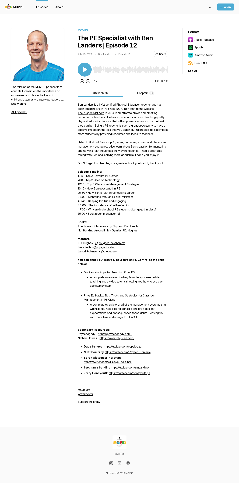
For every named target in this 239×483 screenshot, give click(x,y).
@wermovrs (85, 394)
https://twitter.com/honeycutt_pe (129, 373)
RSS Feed (200, 63)
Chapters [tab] (145, 93)
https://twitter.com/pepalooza (123, 346)
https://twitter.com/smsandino (130, 367)
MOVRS (18, 7)
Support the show (89, 401)
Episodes (42, 7)
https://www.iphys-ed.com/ (117, 338)
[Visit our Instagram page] (111, 463)
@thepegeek (109, 251)
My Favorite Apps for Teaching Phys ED (109, 272)
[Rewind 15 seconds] (81, 81)
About (59, 7)
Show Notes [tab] (100, 92)
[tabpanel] (123, 254)
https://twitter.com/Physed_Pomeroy (128, 352)
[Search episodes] (210, 7)
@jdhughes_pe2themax (110, 243)
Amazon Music (203, 55)
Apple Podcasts (204, 39)
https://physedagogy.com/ (115, 334)
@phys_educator (104, 247)
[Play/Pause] (85, 70)
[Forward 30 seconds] (88, 81)
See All (193, 71)
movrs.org (84, 390)
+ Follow (225, 7)
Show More (19, 103)
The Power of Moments (93, 226)
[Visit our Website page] (119, 463)
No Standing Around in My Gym (98, 230)
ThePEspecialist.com (91, 113)
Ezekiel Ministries (122, 197)
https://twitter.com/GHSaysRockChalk (108, 362)
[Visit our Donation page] (128, 463)
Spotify (199, 47)
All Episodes (19, 112)
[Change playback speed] (95, 81)
